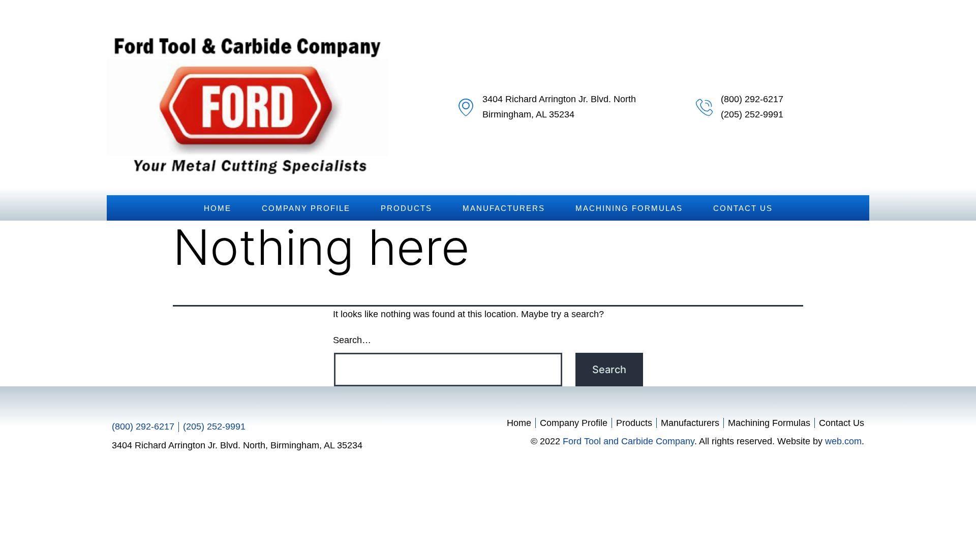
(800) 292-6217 (752, 99)
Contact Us (743, 208)
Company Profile (306, 208)
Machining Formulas (629, 208)
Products (406, 208)
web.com (843, 441)
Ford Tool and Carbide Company (628, 441)
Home (217, 208)
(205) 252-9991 (752, 114)
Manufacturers (504, 208)
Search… (352, 340)
